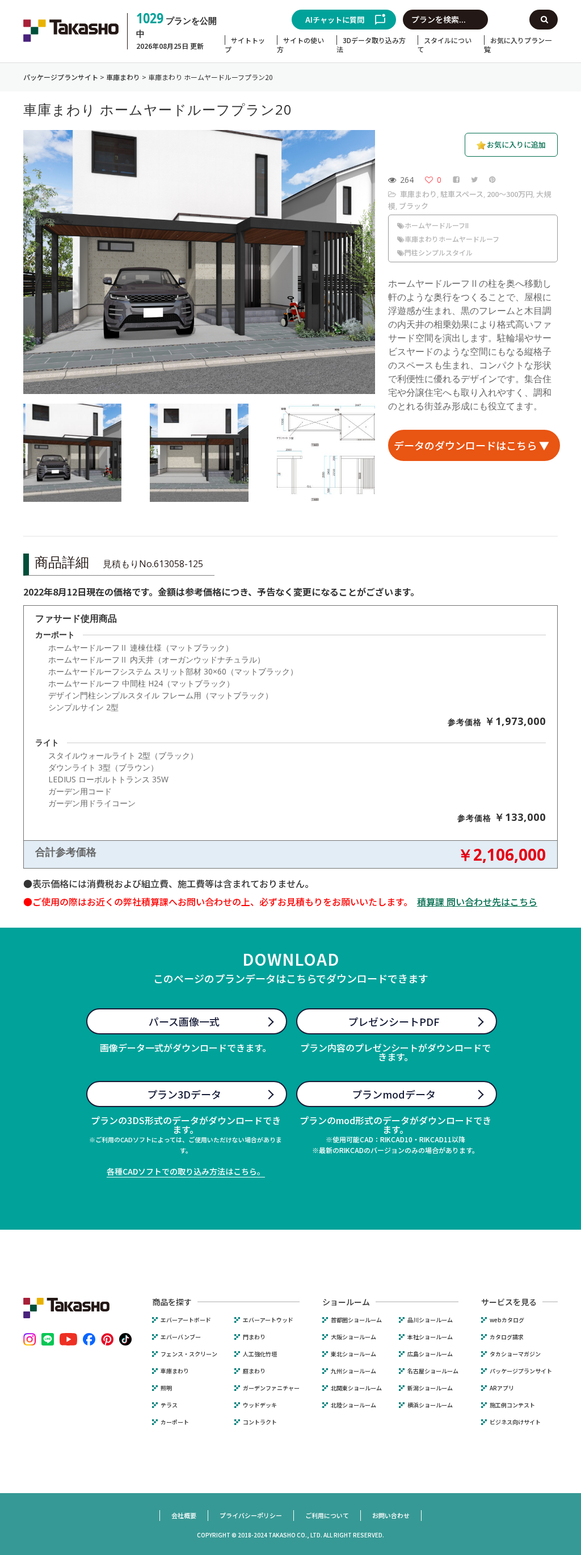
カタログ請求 (507, 1337)
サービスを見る (509, 1302)
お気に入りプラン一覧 (517, 44)
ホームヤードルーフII (437, 225)
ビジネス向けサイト (515, 1422)
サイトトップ (245, 44)
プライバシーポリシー (251, 1515)
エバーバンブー (181, 1337)
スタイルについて (444, 44)
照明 (166, 1388)
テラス (169, 1405)
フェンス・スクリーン (189, 1354)
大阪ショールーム (353, 1337)
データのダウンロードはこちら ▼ (471, 445)
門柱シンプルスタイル (439, 252)
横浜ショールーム (430, 1405)
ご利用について (327, 1515)
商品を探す (172, 1302)
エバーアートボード (186, 1320)
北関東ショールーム (356, 1388)
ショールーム (346, 1302)
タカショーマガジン (515, 1354)
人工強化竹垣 (260, 1354)
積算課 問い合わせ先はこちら (477, 901)
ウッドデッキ (260, 1405)
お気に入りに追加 (516, 144)
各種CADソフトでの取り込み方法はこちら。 (186, 1171)
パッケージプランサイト (521, 1371)
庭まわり (254, 1371)
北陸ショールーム (353, 1405)
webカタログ (507, 1320)
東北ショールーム (353, 1354)
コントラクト (260, 1422)
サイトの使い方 (300, 44)
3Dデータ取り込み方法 (371, 44)
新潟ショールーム (430, 1388)
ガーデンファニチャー (271, 1388)
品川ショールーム (430, 1320)
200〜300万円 (510, 193)
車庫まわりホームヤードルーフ (452, 239)
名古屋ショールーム (432, 1371)
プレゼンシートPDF (394, 1021)
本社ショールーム (430, 1337)
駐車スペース (461, 193)
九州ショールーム (353, 1371)
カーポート (175, 1422)
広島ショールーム (430, 1354)
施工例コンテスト (512, 1405)
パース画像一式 (184, 1021)
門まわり (254, 1337)
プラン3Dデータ (184, 1094)
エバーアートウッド (268, 1320)
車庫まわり (418, 193)
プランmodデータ (394, 1094)
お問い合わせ (391, 1515)
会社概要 (183, 1515)
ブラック (413, 205)
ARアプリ (502, 1388)
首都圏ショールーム (356, 1320)
